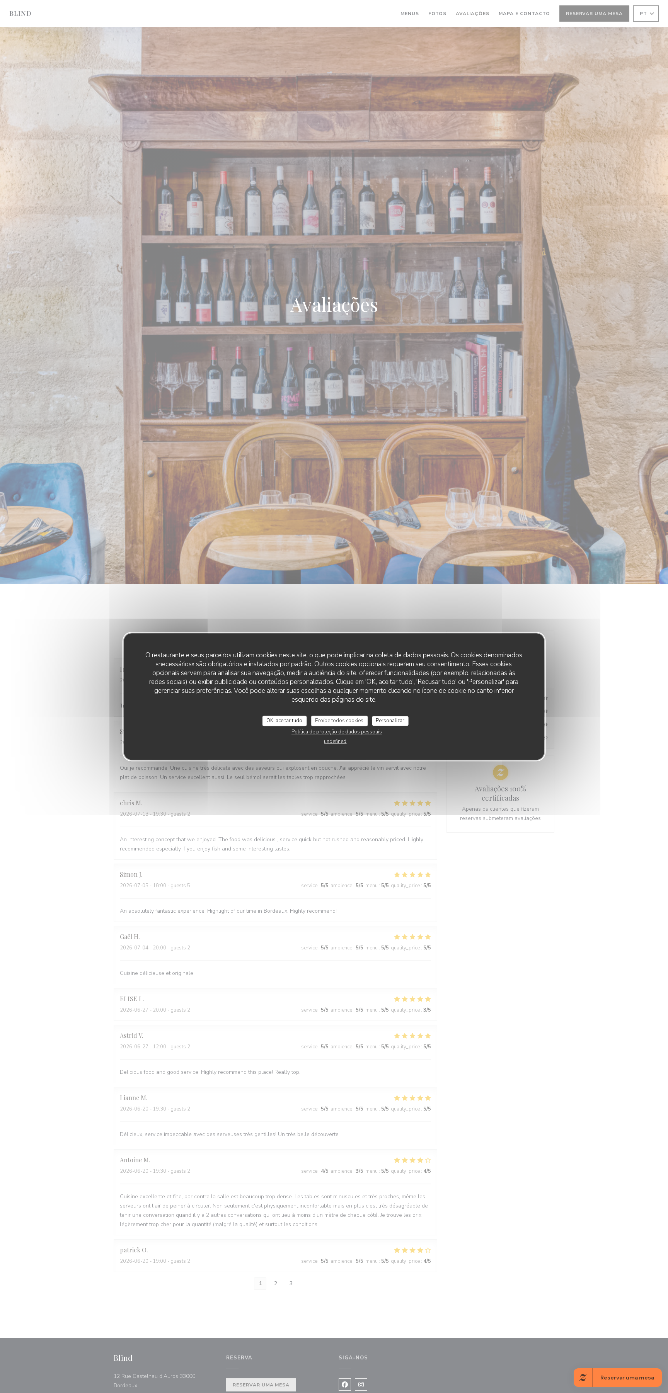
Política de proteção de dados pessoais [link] (336, 731)
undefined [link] (335, 741)
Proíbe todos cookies (339, 720)
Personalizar (390, 720)
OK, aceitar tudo (284, 720)
